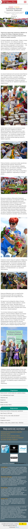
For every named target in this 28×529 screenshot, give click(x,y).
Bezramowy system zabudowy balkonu (10, 435)
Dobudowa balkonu (5, 433)
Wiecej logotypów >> (20, 463)
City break (2, 418)
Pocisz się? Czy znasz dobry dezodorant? (9, 415)
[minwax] (14, 461)
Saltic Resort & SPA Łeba (6, 413)
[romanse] (14, 452)
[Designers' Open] (5, 452)
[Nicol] (23, 452)
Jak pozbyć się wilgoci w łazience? (9, 439)
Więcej (17, 527)
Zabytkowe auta (4, 397)
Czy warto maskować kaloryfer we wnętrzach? (12, 437)
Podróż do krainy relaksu (6, 404)
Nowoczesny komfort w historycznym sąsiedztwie (11, 411)
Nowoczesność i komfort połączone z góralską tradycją (12, 393)
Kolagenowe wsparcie (5, 420)
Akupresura (3, 400)
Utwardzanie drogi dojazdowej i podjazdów (11, 432)
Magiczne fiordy (4, 402)
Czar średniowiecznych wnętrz (7, 395)
